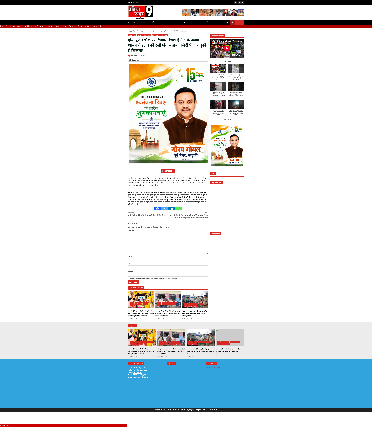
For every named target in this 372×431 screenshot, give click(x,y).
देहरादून (58, 26)
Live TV (239, 22)
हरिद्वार (101, 26)
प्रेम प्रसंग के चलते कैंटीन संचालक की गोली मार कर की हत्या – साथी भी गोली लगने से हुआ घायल (230, 347)
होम (129, 22)
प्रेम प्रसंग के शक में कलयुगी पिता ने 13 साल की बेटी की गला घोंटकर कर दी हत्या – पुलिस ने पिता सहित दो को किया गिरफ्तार (168, 309)
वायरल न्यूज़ (182, 22)
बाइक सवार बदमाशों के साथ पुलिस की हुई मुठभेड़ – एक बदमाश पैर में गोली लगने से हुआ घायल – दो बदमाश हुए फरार (195, 309)
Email (130, 273)
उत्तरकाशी (19, 26)
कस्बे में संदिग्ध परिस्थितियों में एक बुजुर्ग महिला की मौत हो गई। (147, 223)
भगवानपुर (144, 35)
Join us (214, 22)
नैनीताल (64, 26)
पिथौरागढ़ (71, 26)
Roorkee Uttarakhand (143, 379)
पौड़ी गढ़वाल (79, 26)
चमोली (36, 26)
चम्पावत (42, 26)
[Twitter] (164, 218)
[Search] (228, 22)
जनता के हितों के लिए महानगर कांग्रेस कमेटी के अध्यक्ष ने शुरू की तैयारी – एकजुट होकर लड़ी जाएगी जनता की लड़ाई (189, 224)
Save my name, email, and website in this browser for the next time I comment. (154, 288)
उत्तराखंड (173, 22)
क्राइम (159, 22)
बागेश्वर (87, 26)
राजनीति (149, 35)
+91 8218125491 (137, 381)
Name (130, 266)
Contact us (206, 22)
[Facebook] (157, 218)
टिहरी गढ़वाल (50, 26)
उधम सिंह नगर (28, 26)
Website (130, 280)
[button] (230, 61)
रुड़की (153, 35)
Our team (197, 22)
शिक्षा (162, 35)
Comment (131, 240)
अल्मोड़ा (12, 26)
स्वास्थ (189, 22)
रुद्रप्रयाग (94, 26)
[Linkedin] (171, 218)
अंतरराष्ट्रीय (142, 22)
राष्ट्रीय (134, 22)
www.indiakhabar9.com (141, 386)
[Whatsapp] (178, 218)
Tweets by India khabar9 (213, 377)
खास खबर (166, 22)
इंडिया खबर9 (134, 55)
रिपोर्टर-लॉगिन (4, 26)
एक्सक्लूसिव (151, 22)
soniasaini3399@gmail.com (141, 384)
